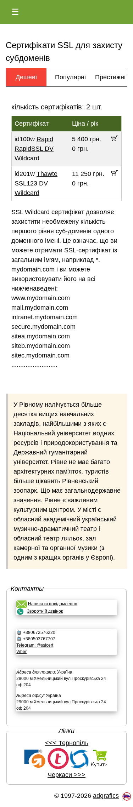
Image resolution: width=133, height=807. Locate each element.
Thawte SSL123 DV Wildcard (36, 183)
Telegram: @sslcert (34, 645)
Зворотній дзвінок (45, 611)
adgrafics (106, 795)
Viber (21, 651)
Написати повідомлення (52, 603)
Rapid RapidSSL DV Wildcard (34, 149)
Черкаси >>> (66, 774)
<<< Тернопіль (66, 742)
